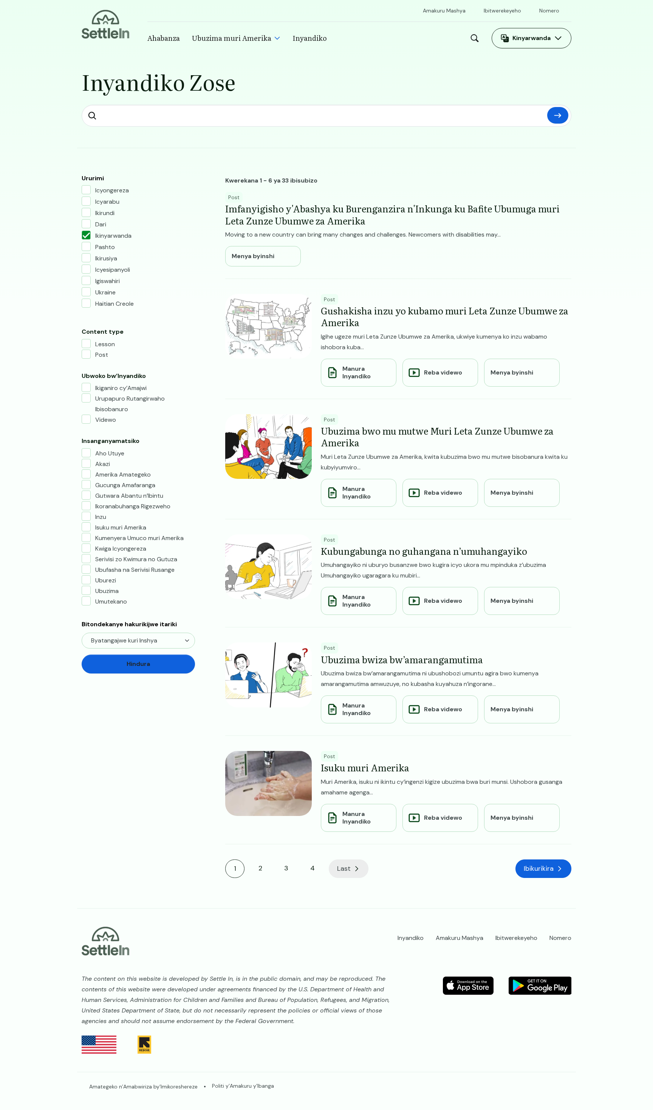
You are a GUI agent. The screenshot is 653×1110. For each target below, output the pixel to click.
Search (476, 38)
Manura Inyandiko (356, 372)
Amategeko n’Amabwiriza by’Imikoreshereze (143, 1086)
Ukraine (105, 292)
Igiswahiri (107, 281)
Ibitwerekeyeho (502, 10)
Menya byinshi (253, 256)
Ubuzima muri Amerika (231, 38)
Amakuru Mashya (444, 10)
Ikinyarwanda (113, 236)
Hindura (557, 115)
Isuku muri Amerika (365, 767)
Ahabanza (163, 38)
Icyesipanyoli (112, 270)
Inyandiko (309, 38)
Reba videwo (443, 372)
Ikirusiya (106, 258)
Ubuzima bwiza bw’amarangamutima (402, 659)
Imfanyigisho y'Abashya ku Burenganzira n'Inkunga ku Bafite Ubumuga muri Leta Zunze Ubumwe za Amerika (392, 214)
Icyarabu (107, 202)
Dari (100, 224)
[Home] (105, 24)
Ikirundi (105, 213)
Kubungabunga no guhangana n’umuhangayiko (424, 551)
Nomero (549, 10)
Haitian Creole (114, 304)
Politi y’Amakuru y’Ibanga (243, 1085)
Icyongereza (112, 190)
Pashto (105, 247)
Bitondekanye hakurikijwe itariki (129, 624)
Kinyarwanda (531, 38)
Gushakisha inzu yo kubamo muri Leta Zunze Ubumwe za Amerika (444, 316)
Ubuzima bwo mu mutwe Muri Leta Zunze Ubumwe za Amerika (437, 436)
